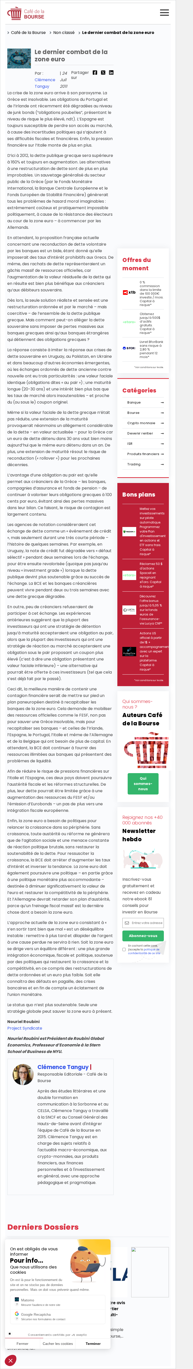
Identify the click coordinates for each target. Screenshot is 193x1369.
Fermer (22, 1344)
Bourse (133, 412)
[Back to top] (185, 1344)
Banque (134, 402)
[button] (11, 1360)
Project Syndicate (24, 1028)
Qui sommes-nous (143, 783)
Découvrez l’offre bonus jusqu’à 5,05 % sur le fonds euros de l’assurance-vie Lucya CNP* (151, 610)
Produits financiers (143, 454)
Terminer (93, 1344)
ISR (129, 443)
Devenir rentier (140, 433)
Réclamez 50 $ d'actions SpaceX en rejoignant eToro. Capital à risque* (151, 575)
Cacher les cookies (58, 1344)
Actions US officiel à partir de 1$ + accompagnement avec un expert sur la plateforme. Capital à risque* (155, 651)
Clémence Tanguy (63, 1067)
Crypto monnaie (141, 423)
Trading (134, 464)
